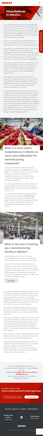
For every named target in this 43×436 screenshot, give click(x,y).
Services (8, 409)
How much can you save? (12, 397)
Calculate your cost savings (41, 41)
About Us (15, 409)
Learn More (11, 281)
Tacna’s (12, 51)
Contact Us (31, 397)
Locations (23, 409)
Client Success (33, 409)
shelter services (20, 308)
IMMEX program (29, 196)
